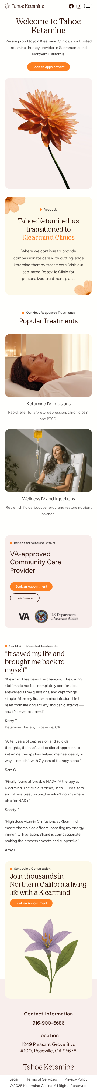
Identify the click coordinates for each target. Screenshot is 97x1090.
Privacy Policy (76, 1079)
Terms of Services (41, 1079)
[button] (88, 6)
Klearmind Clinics (48, 238)
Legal (13, 1079)
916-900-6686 (48, 1023)
